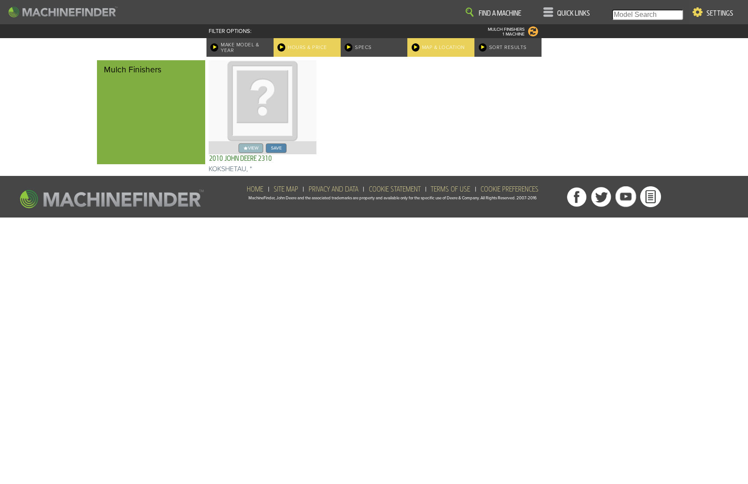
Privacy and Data (333, 189)
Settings (719, 13)
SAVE (276, 148)
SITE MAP (286, 189)
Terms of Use (450, 189)
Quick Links (573, 13)
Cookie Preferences (509, 189)
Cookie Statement (395, 189)
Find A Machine (500, 13)
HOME (255, 189)
